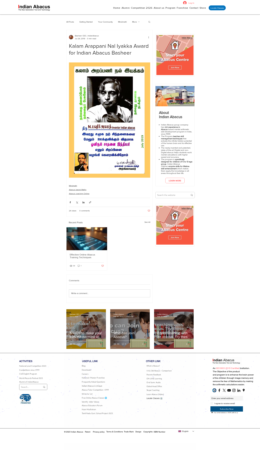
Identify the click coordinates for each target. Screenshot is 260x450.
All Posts (70, 22)
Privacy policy (99, 432)
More (134, 22)
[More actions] (148, 37)
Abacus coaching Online (79, 193)
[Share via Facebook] (70, 202)
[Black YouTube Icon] (229, 390)
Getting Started (86, 22)
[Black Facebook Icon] (219, 390)
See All (147, 222)
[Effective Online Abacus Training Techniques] (86, 238)
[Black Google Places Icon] (244, 390)
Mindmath (122, 22)
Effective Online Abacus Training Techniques (82, 256)
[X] (224, 390)
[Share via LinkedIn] (83, 202)
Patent (87, 432)
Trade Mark (129, 432)
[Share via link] (90, 202)
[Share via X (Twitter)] (77, 202)
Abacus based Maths (77, 190)
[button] (159, 8)
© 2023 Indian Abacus (74, 432)
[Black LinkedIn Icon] (239, 390)
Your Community (105, 22)
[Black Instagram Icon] (234, 390)
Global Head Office (154, 386)
